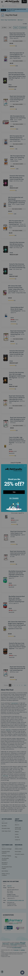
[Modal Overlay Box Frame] (14, 488)
